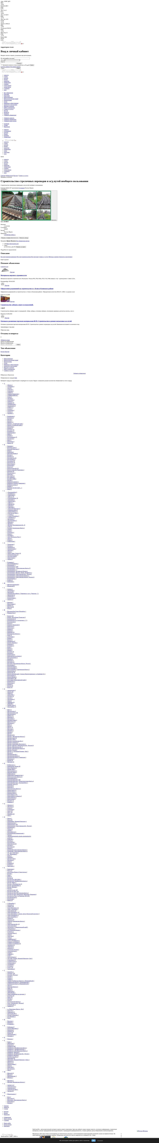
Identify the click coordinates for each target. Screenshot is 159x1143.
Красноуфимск (12, 677)
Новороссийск (11, 793)
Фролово (10, 1021)
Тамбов (10, 979)
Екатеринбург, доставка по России (17, 571)
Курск (9, 687)
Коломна (10, 651)
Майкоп (10, 715)
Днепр (9, 552)
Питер (9, 835)
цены (5, 151)
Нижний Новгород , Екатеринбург (17, 782)
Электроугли (11, 1088)
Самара (10, 906)
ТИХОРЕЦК (11, 992)
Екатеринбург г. (12, 569)
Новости (6, 1107)
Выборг (10, 486)
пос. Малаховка (12, 854)
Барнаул (10, 422)
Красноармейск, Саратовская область (18, 669)
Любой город (11, 705)
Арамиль (10, 401)
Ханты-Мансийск (12, 1028)
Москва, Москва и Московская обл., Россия (20, 745)
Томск (9, 997)
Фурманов (10, 1024)
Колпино (10, 653)
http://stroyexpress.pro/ (13, 243)
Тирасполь (10, 991)
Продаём (6, 94)
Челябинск (11, 1046)
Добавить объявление (10, 115)
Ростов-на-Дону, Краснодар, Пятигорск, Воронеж (21, 894)
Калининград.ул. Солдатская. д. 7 (17, 620)
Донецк (10, 559)
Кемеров (10, 630)
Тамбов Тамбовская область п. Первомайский (20, 981)
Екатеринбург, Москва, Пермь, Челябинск (19, 572)
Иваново (10, 602)
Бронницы (10, 441)
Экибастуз (10, 1085)
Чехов (9, 1065)
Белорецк (10, 431)
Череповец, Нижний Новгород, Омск (18, 1059)
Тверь (9, 988)
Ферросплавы (8, 100)
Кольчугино (11, 654)
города (9, 538)
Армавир (10, 403)
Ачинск (10, 412)
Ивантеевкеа (11, 604)
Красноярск (11, 678)
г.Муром (10, 523)
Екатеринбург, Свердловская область (18, 575)
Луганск (10, 696)
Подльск (10, 845)
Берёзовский (11, 432)
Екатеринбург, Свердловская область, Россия (20, 577)
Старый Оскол (11, 961)
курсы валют (7, 85)
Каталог (6, 1111)
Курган (10, 686)
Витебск (10, 456)
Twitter (6, 125)
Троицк (10, 998)
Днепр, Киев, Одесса (14, 553)
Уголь (5, 101)
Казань (10, 616)
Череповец (11, 1058)
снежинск (10, 948)
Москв (9, 733)
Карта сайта (7, 1123)
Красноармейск (12, 668)
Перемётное (11, 827)
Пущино (10, 864)
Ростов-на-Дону (13, 891)
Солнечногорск (12, 951)
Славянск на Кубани (13, 942)
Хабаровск (10, 1027)
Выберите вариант (13, 482)
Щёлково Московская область (16, 1082)
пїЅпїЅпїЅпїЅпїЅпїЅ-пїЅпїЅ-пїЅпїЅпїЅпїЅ (19, 836)
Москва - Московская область (16, 736)
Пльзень (10, 841)
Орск (9, 815)
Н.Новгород (11, 765)
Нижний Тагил (12, 784)
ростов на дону (12, 890)
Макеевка (10, 717)
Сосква (9, 952)
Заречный (10, 592)
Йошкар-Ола (11, 613)
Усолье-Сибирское (13, 1015)
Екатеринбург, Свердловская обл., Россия (19, 574)
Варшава (10, 446)
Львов (9, 701)
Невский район (12, 772)
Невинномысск (12, 771)
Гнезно (9, 531)
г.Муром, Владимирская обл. (16, 525)
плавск (9, 838)
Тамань (9, 978)
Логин (2, 60)
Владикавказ (11, 459)
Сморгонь (10, 946)
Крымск (10, 684)
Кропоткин (11, 683)
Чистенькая (11, 1068)
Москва (11, 735)
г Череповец (11, 495)
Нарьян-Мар (11, 769)
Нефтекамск (11, 773)
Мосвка (10, 732)
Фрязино (10, 1022)
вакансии (6, 81)
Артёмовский (11, 404)
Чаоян (9, 1042)
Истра (9, 608)
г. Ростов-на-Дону (12, 513)
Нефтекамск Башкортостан (15, 775)
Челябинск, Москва (13, 1052)
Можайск (10, 730)
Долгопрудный (12, 556)
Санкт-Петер (11, 911)
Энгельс (10, 1091)
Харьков (10, 1031)
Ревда (9, 870)
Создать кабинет (5, 66)
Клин (9, 647)
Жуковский (11, 586)
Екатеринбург (12, 566)
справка (6, 84)
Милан (9, 726)
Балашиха (10, 417)
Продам (15, 175)
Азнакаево (10, 386)
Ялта (9, 1097)
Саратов (10, 919)
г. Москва (10, 504)
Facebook (6, 123)
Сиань (9, 937)
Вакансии (7, 1114)
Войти (31, 65)
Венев (9, 450)
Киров (10, 639)
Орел (9, 812)
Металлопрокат (8, 97)
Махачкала (10, 723)
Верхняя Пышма (12, 453)
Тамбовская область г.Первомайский (18, 984)
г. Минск (10, 502)
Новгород (10, 787)
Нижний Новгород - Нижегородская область (20, 781)
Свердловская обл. (13, 924)
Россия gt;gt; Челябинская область (17, 881)
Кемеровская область (13, 633)
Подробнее (100, 1140)
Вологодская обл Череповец (15, 470)
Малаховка (10, 718)
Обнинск (10, 805)
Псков (9, 861)
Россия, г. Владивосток (14, 884)
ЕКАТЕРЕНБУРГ (12, 563)
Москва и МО (11, 739)
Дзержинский (11, 549)
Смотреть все (4, 266)
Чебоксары (10, 1043)
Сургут (10, 967)
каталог (6, 78)
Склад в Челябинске (13, 940)
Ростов (9, 888)
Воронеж (10, 471)
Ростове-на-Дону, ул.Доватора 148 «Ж (18, 896)
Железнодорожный (13, 584)
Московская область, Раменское (16, 757)
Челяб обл (10, 1045)
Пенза (9, 820)
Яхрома (10, 1103)
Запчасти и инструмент (10, 104)
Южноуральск (11, 1094)
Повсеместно (11, 844)
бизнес (6, 79)
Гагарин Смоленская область (16, 528)
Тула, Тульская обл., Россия (15, 1003)
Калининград (11, 619)
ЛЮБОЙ (10, 703)
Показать (19, 63)
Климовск (10, 645)
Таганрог (11, 973)
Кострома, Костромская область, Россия (19, 663)
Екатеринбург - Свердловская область (18, 568)
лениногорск (11, 690)
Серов (9, 934)
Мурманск (10, 759)
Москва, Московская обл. (15, 747)
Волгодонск (11, 464)
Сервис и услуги (8, 109)
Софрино (10, 954)
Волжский (10, 465)
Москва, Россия (12, 750)
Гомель (9, 534)
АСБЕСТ (10, 407)
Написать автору (24, 237)
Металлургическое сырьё (11, 98)
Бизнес (6, 1113)
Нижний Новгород (13, 779)
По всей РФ (11, 842)
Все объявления (8, 93)
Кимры (9, 638)
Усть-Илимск (11, 1016)
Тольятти (10, 995)
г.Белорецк (10, 519)
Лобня (10, 693)
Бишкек (10, 435)
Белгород (10, 429)
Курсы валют (7, 1124)
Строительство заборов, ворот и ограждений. (17, 305)
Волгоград (11, 462)
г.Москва (10, 522)
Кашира (10, 629)
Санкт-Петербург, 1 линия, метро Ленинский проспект (23, 914)
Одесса (9, 808)
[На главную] (13, 44)
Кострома (10, 662)
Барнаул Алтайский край (14, 425)
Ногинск (10, 800)
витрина (6, 135)
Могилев (10, 729)
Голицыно (10, 532)
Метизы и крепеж (9, 106)
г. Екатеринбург (12, 498)
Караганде (10, 628)
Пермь (10, 829)
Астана (9, 409)
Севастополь (11, 928)
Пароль (3, 61)
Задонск (10, 589)
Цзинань (10, 1039)
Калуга (9, 623)
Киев (9, 635)
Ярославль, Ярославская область (17, 1100)
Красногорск (11, 671)
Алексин (10, 389)
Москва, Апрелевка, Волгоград (16, 744)
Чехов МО (10, 1067)
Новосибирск (12, 794)
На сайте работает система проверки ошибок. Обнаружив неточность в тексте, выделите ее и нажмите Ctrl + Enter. (73, 1134)
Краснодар (11, 672)
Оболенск (10, 806)
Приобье (10, 857)
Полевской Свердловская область (17, 849)
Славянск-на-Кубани (14, 943)
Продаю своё (11, 858)
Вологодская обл (12, 468)
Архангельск (11, 406)
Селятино (10, 931)
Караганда (10, 626)
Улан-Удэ (10, 1010)
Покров (10, 848)
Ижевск (10, 605)
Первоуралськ (11, 823)
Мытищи (10, 762)
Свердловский (11, 925)
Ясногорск (10, 1101)
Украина (6, 113)
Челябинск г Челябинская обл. (16, 1049)
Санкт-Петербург (13, 912)
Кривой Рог (11, 681)
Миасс (9, 724)
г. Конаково (11, 499)
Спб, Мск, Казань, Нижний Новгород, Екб (19, 958)
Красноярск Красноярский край (16, 680)
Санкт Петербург (13, 908)
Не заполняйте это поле (7, 58)
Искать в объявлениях (7, 343)
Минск (10, 727)
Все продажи (35, 257)
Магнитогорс (11, 711)
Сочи (9, 955)
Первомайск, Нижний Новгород (17, 821)
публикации (7, 131)
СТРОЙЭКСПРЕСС (10, 235)
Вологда (10, 467)
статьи (6, 76)
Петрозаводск (11, 832)
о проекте (6, 88)
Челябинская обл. (12, 1057)
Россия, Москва (12, 887)
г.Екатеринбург (12, 520)
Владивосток (11, 458)
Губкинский (11, 541)
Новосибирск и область (14, 796)
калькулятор (7, 87)
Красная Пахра (12, 666)
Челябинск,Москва (13, 1055)
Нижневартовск (12, 778)
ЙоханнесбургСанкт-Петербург (16, 611)
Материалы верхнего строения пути (14, 275)
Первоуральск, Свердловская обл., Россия (19, 826)
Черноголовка (11, 1064)
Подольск (10, 846)
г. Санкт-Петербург (13, 516)
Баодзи (9, 419)
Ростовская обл (12, 897)
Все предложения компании (9, 257)
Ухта (9, 1018)
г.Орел (9, 526)
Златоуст (10, 599)
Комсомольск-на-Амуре (14, 656)
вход (5, 90)
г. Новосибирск (12, 511)
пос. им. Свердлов (13, 852)
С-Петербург (11, 903)
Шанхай (10, 1073)
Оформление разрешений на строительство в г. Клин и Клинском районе (27, 288)
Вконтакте (7, 126)
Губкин (9, 540)
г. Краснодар (11, 501)
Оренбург (10, 814)
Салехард (10, 905)
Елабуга (10, 580)
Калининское (11, 622)
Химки (10, 1033)
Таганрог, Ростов (12, 975)
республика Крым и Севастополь (17, 872)
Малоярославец (12, 720)
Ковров (9, 650)
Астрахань (10, 410)
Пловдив (10, 839)
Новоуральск (11, 799)
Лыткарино (11, 699)
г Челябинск (11, 493)
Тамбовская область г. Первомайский (18, 982)
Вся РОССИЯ (11, 479)
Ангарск (10, 398)
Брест (9, 440)
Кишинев (10, 644)
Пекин (9, 818)
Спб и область (11, 957)
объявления (7, 82)
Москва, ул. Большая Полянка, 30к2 (17, 751)
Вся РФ (10, 480)
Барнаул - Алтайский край (15, 423)
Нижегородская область (14, 776)
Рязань (10, 900)
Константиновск (12, 657)
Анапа (9, 397)
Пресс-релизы (8, 1119)
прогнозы (6, 152)
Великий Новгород (13, 449)
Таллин (10, 976)
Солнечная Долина (13, 949)
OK (93, 1140)
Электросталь (11, 1086)
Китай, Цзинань (12, 642)
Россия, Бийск (11, 882)
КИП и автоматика (9, 107)
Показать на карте (20, 247)
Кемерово (10, 632)
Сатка (9, 922)
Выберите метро (12, 485)
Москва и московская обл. (15, 741)
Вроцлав (10, 474)
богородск (10, 438)
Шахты (9, 1074)
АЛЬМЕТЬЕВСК (12, 395)
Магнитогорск (12, 712)
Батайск (10, 428)
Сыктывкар (11, 969)
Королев (10, 660)
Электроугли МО (12, 1089)
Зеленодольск (11, 598)
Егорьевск (10, 562)
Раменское (10, 869)
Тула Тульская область (14, 1001)
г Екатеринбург (12, 492)
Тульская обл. (11, 1004)
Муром (10, 760)
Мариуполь (11, 721)
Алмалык (10, 391)
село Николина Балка (13, 930)
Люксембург (11, 706)
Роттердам (10, 899)
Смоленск (11, 945)
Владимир (11, 461)
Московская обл (12, 754)
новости (6, 75)
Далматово (10, 544)
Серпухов (10, 936)
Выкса (9, 489)
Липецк (10, 692)
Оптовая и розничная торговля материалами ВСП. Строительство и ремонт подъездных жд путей (36, 321)
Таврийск (10, 972)
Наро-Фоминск (12, 768)
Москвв (10, 753)
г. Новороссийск (12, 510)
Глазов (9, 529)
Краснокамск (11, 675)
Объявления (9, 175)
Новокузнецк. (11, 791)
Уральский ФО (12, 1013)
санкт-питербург (12, 916)
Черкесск (10, 1062)
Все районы (11, 477)
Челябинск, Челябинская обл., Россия (18, 1054)
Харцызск (10, 1030)
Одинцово (10, 809)
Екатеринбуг (11, 565)
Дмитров (10, 550)
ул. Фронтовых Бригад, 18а (15, 1009)
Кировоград (11, 641)
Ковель (9, 648)
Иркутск (10, 607)
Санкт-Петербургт (13, 915)
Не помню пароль (15, 66)
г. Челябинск (11, 517)
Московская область (13, 756)
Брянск (10, 443)
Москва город (12, 738)
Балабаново (11, 416)
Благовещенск (12, 437)
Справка (6, 1120)
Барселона (10, 426)
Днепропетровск (12, 555)
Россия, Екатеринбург (14, 885)
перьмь (9, 830)
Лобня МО (10, 695)
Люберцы (10, 702)
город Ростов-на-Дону (14, 537)
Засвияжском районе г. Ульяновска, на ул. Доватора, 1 (23, 593)
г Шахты (10, 496)
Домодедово (11, 558)
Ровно (9, 876)
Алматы (10, 392)
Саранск (10, 918)
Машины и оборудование (11, 103)
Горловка (10, 535)
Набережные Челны (13, 766)
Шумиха (10, 1077)
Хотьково (10, 1036)
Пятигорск (10, 866)
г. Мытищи (10, 507)
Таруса (9, 985)
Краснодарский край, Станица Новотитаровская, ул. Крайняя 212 (26, 674)
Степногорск (11, 963)
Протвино (10, 860)
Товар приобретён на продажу (16, 994)
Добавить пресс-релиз (10, 121)
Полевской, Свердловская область (17, 851)
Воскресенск (11, 473)
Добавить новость (9, 118)
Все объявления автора (22, 241)
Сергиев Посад (12, 933)
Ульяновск (11, 1012)
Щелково (10, 1080)
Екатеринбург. (11, 578)
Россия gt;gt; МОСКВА (14, 879)
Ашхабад (10, 413)
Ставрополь (11, 960)
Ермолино (10, 581)
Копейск (10, 659)
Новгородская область (14, 788)
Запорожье (10, 590)
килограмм (10, 636)
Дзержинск (11, 547)
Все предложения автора (24, 257)
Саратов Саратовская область (16, 921)
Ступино (10, 966)
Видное (10, 455)
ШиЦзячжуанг (12, 1076)
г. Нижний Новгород (13, 508)
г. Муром (10, 505)
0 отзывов (22, 188)
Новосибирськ (11, 797)
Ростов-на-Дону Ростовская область (18, 893)
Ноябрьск (10, 802)
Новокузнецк (11, 790)
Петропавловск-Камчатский (15, 833)
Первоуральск (12, 824)
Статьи (6, 1108)
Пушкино (10, 863)
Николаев (10, 785)
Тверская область (12, 987)
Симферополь (11, 939)
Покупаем (7, 95)
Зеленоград (11, 596)
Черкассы (10, 1061)
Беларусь (6, 112)
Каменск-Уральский (13, 625)
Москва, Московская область (16, 748)
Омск (10, 811)
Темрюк (10, 989)
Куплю (3, 351)
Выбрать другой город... (14, 487)
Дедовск (10, 546)
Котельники (11, 665)
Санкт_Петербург (12, 909)
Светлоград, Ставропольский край (17, 927)
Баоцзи (9, 420)
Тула (9, 1000)
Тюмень (10, 1006)
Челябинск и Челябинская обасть (17, 1048)
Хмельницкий (11, 1034)
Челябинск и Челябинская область (17, 1051)
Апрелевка (10, 400)
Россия (6, 110)
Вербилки (10, 452)
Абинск (10, 385)
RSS (16, 378)
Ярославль (10, 1098)
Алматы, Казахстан (13, 394)
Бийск (9, 434)
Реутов (9, 873)
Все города (10, 476)
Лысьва (10, 698)
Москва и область (12, 742)
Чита (9, 1070)
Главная (3, 175)
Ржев (9, 875)
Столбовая (10, 964)
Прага (9, 855)
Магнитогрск (11, 714)
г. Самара (10, 514)
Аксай (9, 388)
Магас (9, 709)
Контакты (7, 1126)
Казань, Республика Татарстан (16, 617)
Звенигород (11, 595)
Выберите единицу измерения (16, 483)
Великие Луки (11, 447)
